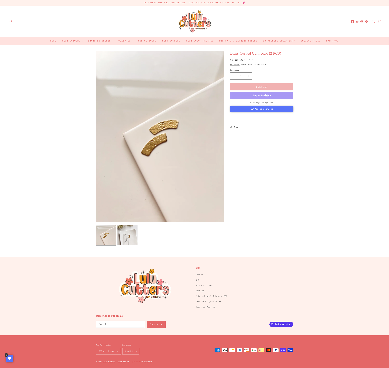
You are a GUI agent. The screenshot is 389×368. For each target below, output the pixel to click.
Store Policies (204, 285)
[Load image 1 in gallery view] (106, 235)
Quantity (234, 70)
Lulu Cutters (109, 362)
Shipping (235, 65)
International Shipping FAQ (211, 296)
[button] (11, 21)
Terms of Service (205, 307)
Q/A (197, 280)
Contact (200, 291)
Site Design (123, 362)
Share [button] (237, 127)
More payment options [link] (261, 103)
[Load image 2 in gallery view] (127, 235)
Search (199, 274)
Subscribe (156, 324)
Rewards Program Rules (208, 301)
